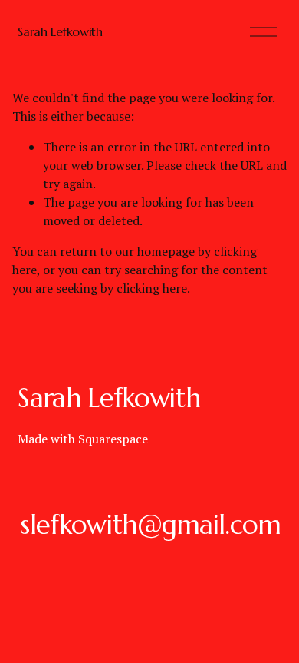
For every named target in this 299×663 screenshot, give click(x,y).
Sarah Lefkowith (60, 31)
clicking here (152, 288)
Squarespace (113, 438)
